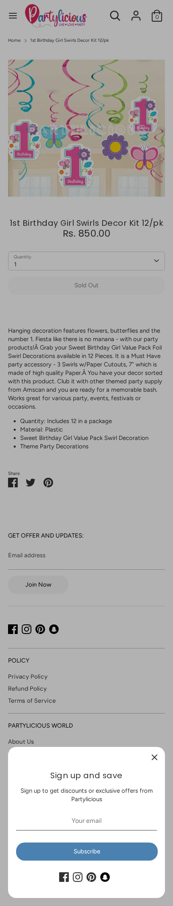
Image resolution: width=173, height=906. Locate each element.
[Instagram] (77, 877)
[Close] (154, 757)
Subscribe (87, 851)
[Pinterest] (91, 877)
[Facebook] (64, 877)
